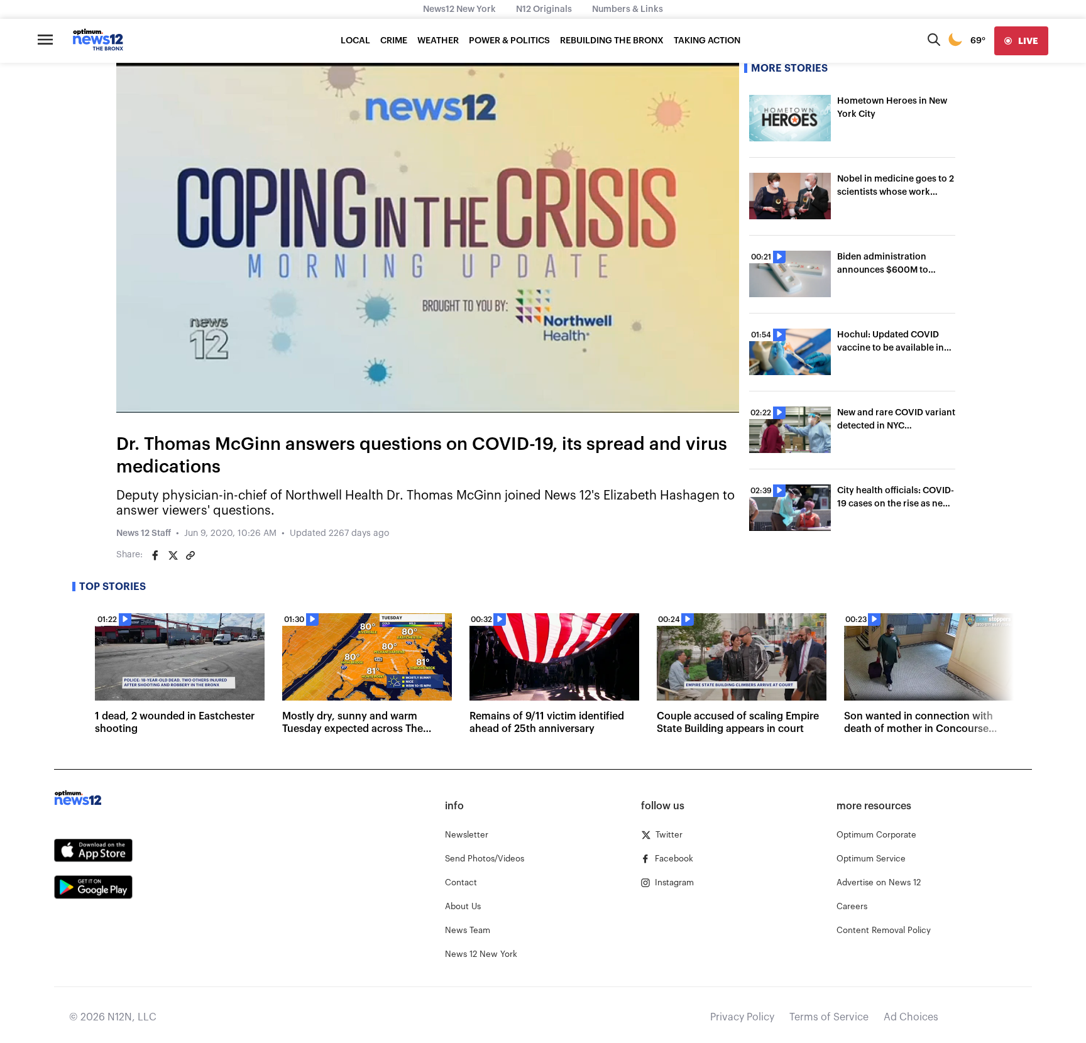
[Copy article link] (190, 555)
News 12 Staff (143, 533)
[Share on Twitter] (173, 555)
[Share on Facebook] (155, 555)
